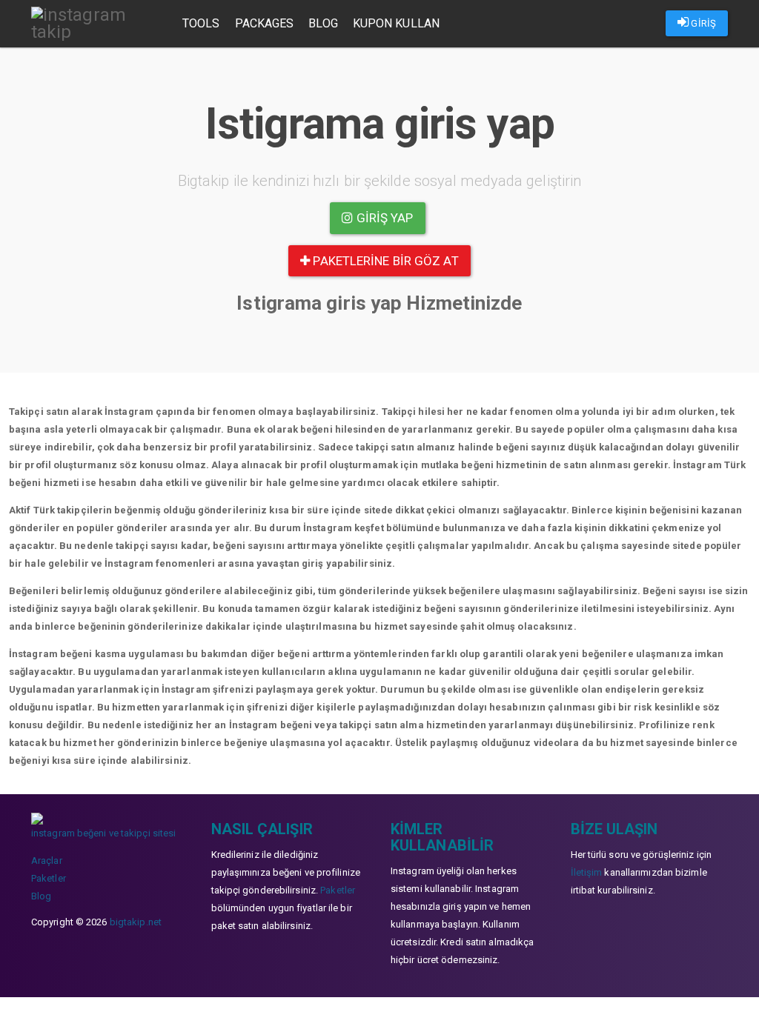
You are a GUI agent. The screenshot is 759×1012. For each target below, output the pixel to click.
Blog (322, 23)
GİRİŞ (702, 23)
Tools (201, 23)
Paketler (48, 878)
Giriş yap (384, 217)
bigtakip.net (136, 922)
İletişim (587, 872)
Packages (264, 23)
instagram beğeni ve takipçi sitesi (103, 833)
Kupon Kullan (396, 23)
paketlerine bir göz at (384, 260)
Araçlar (46, 860)
